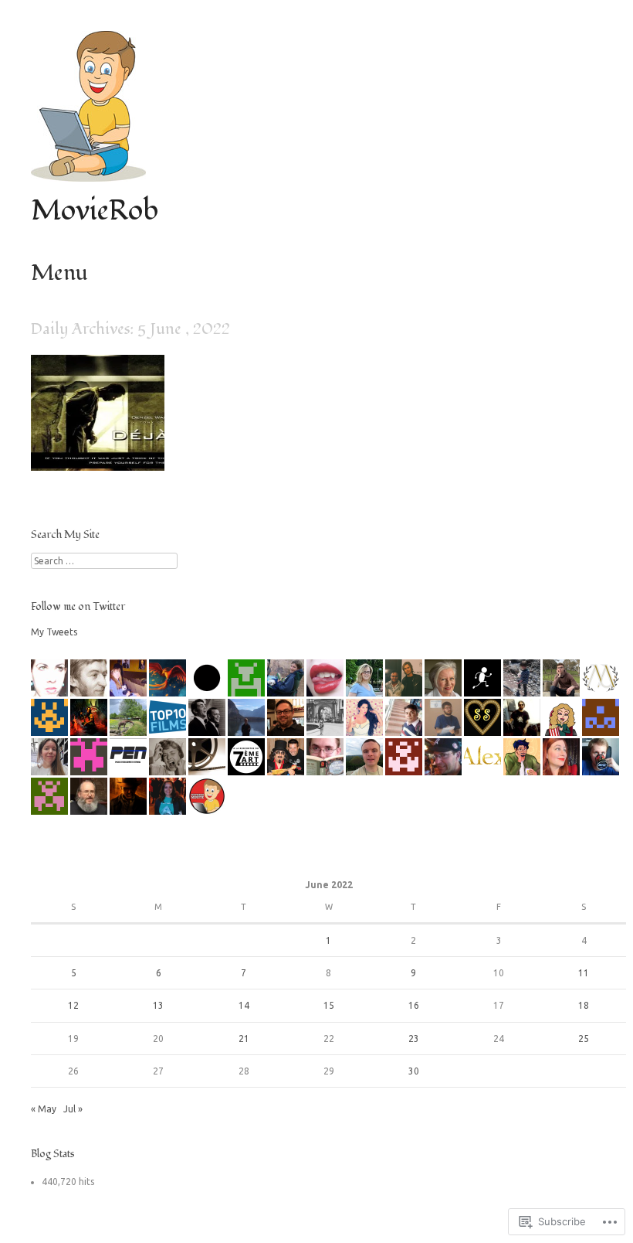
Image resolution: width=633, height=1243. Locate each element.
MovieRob (94, 211)
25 (583, 1039)
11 (583, 973)
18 (583, 1005)
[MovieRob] (88, 178)
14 (244, 1005)
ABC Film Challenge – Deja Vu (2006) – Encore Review (99, 440)
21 (244, 1039)
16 (413, 1005)
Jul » (73, 1109)
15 (328, 1005)
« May (43, 1109)
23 (413, 1039)
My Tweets (54, 632)
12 (73, 1005)
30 (413, 1071)
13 (158, 1005)
